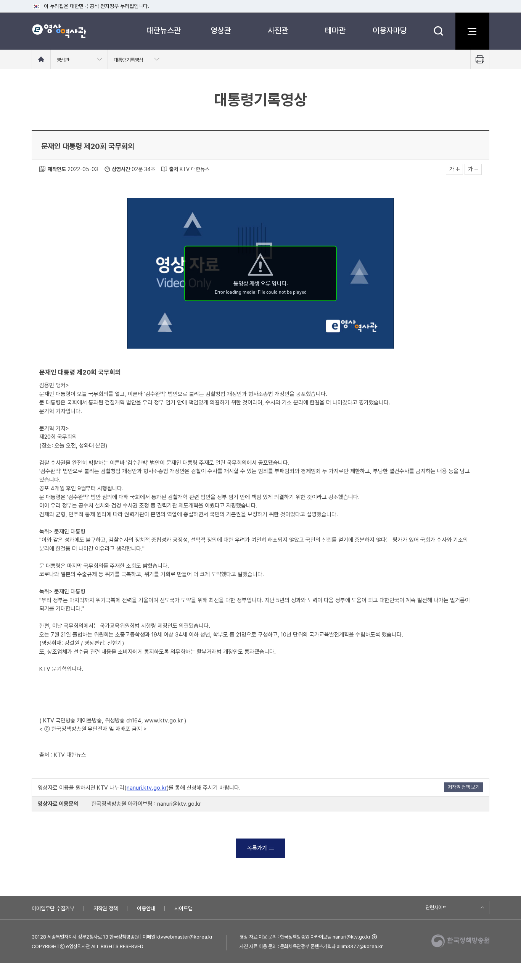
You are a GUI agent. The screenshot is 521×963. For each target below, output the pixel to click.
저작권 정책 (105, 908)
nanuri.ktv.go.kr (147, 787)
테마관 (335, 30)
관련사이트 (436, 907)
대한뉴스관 (163, 30)
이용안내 (146, 908)
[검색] (438, 31)
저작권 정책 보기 (463, 787)
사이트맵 (183, 908)
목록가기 (257, 848)
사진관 (278, 30)
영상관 (221, 30)
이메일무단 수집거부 (53, 908)
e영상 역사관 (59, 31)
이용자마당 (390, 30)
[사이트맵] (472, 31)
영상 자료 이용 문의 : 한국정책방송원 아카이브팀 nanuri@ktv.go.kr (305, 937)
